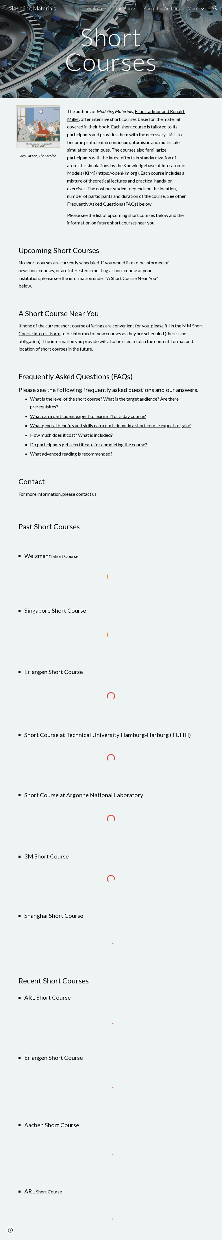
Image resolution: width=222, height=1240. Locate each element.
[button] (215, 8)
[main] (111, 49)
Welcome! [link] (97, 8)
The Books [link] (125, 8)
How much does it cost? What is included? (71, 435)
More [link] (193, 8)
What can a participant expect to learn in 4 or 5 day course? (88, 416)
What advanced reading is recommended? (71, 453)
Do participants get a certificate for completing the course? (88, 444)
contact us (86, 494)
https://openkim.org (117, 173)
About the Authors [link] (162, 8)
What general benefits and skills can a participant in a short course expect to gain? (110, 425)
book (104, 126)
